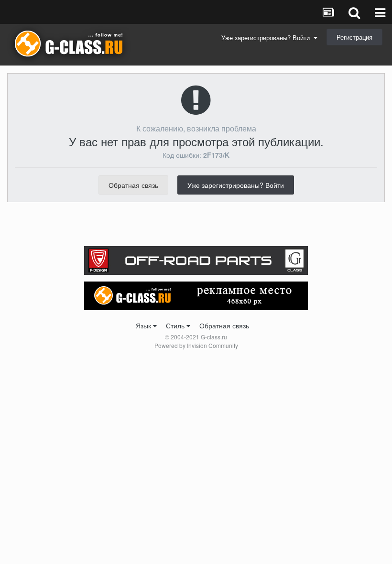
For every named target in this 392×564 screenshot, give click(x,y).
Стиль (176, 325)
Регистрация (354, 37)
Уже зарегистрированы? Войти (267, 37)
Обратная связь (133, 185)
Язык (144, 325)
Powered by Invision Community (196, 345)
